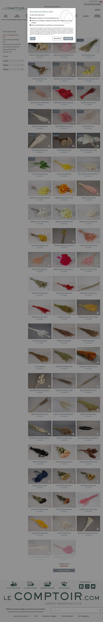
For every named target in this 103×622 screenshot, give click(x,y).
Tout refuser (58, 38)
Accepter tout (69, 38)
